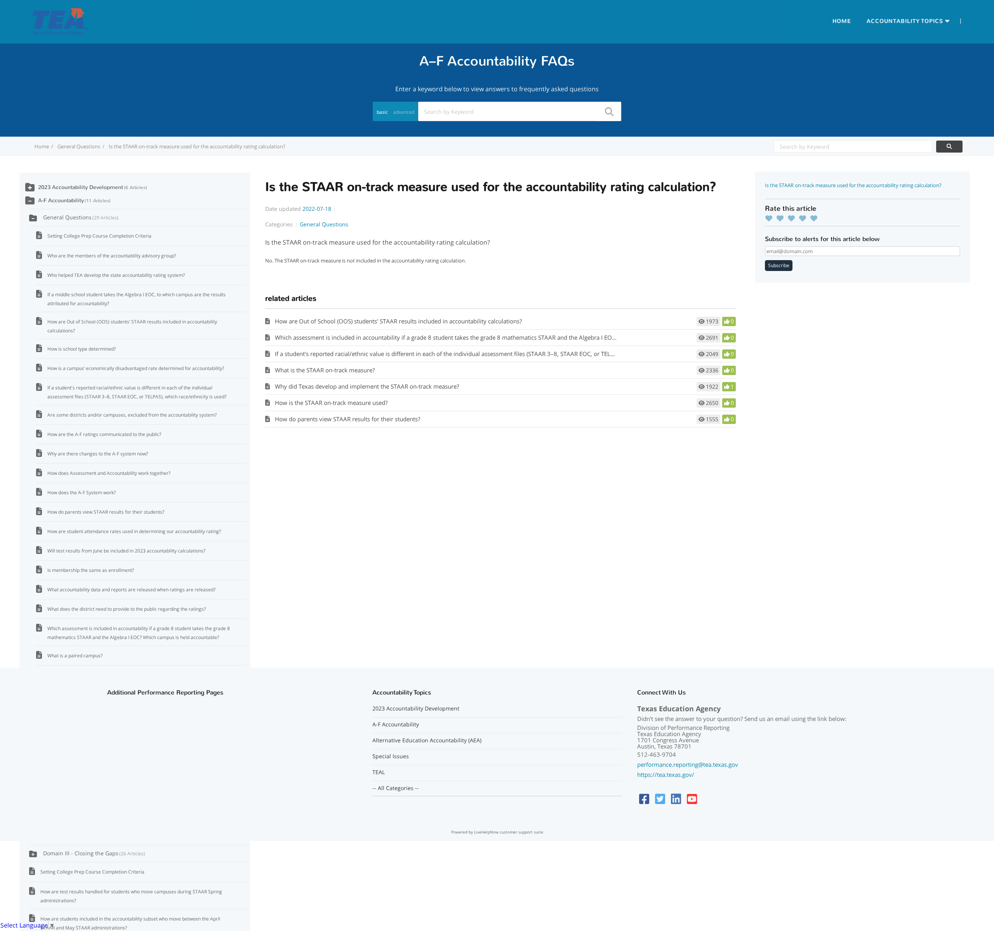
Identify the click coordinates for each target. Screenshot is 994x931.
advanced (403, 112)
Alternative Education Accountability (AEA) (426, 740)
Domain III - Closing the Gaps (93, 853)
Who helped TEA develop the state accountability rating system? (116, 275)
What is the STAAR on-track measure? (325, 370)
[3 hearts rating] (793, 218)
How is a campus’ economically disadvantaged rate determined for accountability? (135, 368)
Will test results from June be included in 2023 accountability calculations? (126, 550)
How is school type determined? (81, 349)
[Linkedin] (676, 799)
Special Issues (390, 756)
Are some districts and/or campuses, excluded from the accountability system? (132, 415)
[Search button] (609, 111)
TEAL (378, 772)
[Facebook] (644, 799)
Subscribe (778, 265)
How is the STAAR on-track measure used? (331, 402)
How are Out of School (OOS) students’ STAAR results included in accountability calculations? (398, 321)
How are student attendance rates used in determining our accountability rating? (134, 531)
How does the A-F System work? (81, 492)
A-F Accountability (61, 200)
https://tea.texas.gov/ (665, 774)
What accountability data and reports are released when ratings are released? (131, 589)
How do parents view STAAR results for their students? (347, 419)
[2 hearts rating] (782, 218)
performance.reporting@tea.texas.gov (687, 764)
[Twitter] (660, 799)
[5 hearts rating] (815, 218)
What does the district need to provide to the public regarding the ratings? (126, 609)
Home (841, 21)
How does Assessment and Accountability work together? (108, 473)
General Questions (78, 146)
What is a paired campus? (75, 655)
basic (382, 112)
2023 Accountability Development (80, 187)
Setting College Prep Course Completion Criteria (99, 236)
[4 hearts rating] (804, 218)
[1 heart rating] (770, 218)
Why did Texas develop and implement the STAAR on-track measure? (367, 386)
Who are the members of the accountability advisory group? (111, 255)
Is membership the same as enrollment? (90, 570)
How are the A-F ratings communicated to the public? (104, 434)
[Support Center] (60, 21)
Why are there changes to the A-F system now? (97, 453)
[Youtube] (692, 799)
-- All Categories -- (395, 788)
